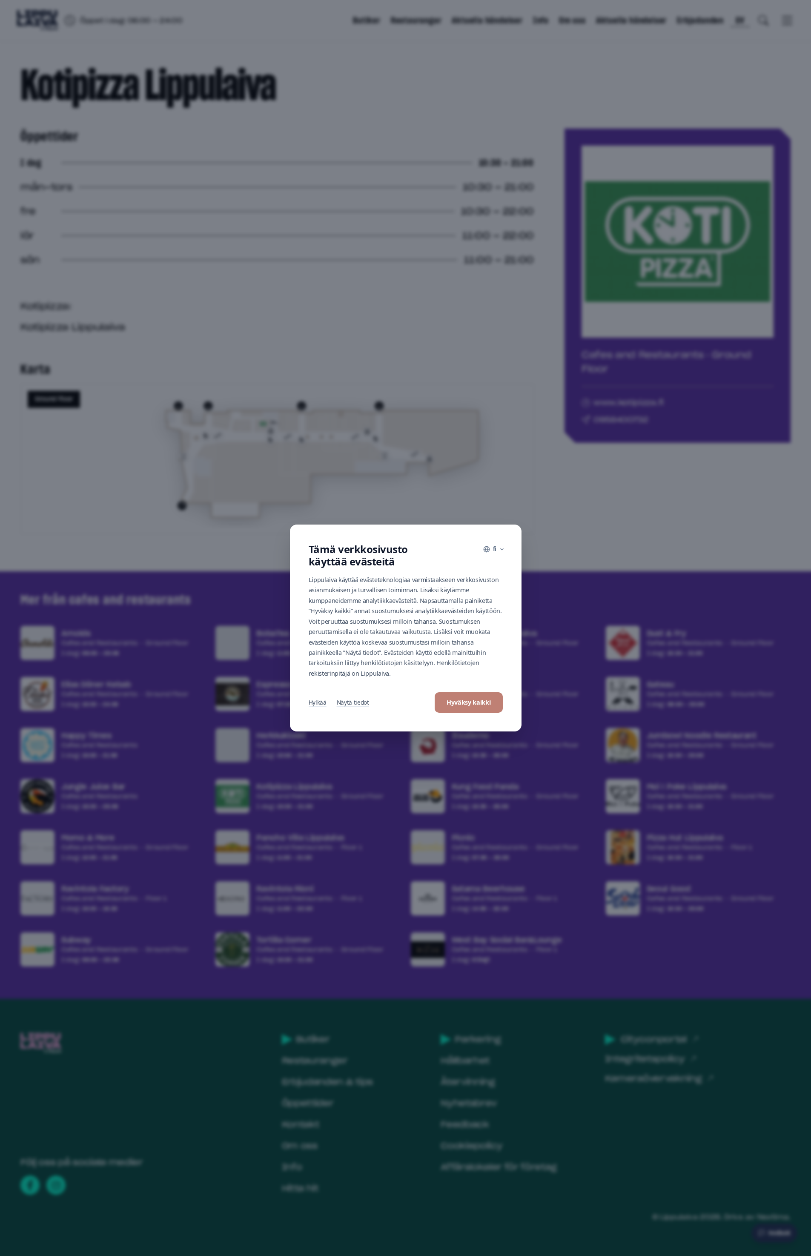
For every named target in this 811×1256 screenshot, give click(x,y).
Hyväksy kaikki (469, 702)
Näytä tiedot (353, 702)
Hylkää (318, 702)
